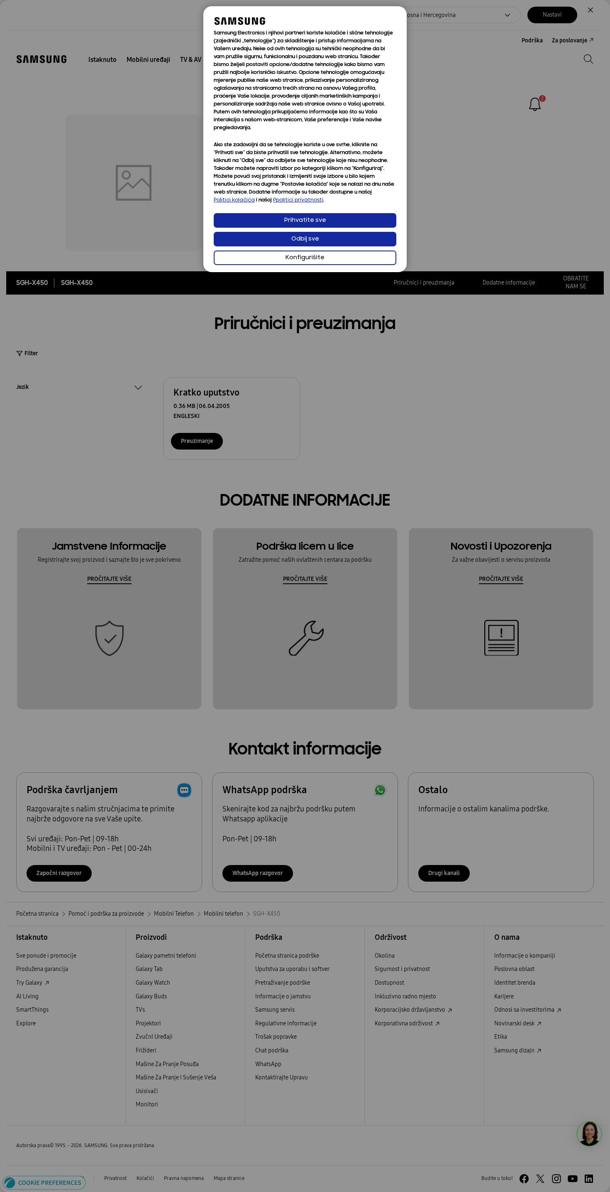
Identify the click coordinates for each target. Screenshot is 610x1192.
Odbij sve (305, 239)
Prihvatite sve (305, 220)
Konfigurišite (305, 258)
